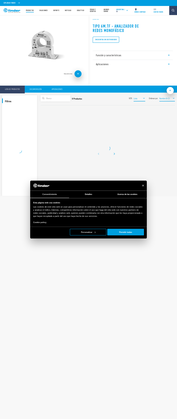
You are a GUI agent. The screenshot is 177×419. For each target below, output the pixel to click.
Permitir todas (125, 232)
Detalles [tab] (88, 194)
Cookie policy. (40, 222)
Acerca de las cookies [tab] (127, 194)
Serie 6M (96, 19)
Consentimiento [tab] (49, 194)
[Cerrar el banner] (143, 186)
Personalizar (86, 232)
